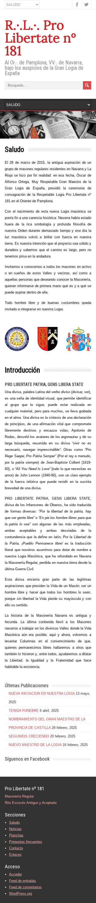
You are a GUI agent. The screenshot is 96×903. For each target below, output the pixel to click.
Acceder (15, 874)
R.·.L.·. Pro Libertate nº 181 (40, 38)
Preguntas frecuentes (25, 842)
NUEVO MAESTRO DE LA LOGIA (35, 745)
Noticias (15, 829)
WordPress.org (20, 894)
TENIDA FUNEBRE (24, 711)
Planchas (16, 835)
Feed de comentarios (25, 887)
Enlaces (15, 855)
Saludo (14, 822)
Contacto (16, 848)
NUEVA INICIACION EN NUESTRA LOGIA (42, 693)
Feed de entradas (22, 881)
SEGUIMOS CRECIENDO (29, 736)
